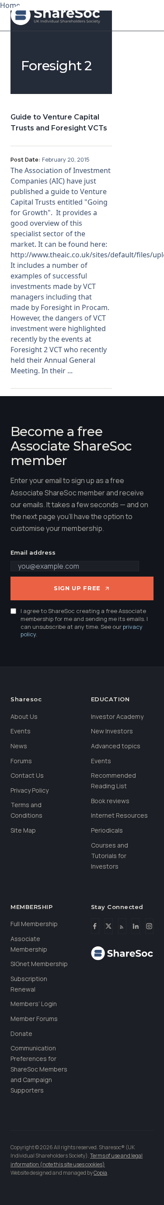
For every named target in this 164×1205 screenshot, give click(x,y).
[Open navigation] (145, 15)
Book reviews (110, 801)
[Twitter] (109, 926)
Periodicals (107, 830)
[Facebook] (95, 926)
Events (20, 731)
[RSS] (122, 926)
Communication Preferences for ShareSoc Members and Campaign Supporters (38, 1069)
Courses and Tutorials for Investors (109, 855)
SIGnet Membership (39, 964)
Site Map (23, 830)
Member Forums (34, 1018)
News (18, 746)
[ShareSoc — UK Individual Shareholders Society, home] (55, 15)
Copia (100, 1172)
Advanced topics (115, 746)
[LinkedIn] (136, 926)
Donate (21, 1033)
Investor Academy (117, 716)
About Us (24, 716)
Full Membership (34, 924)
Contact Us (27, 775)
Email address (33, 552)
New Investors (112, 731)
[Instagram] (149, 926)
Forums (21, 761)
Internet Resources (119, 815)
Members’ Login (33, 1003)
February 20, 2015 (66, 159)
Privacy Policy (29, 790)
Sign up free (77, 588)
